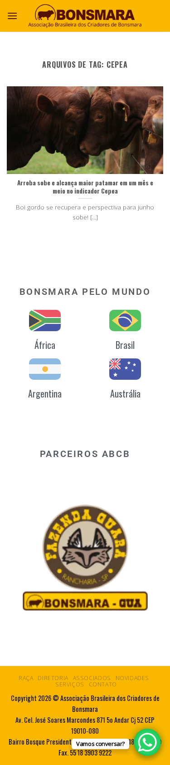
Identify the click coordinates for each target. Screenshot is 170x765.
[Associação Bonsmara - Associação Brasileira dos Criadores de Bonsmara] (85, 15)
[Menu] (12, 16)
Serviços (69, 684)
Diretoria (53, 678)
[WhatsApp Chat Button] (147, 742)
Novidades (133, 678)
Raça (26, 678)
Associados (92, 678)
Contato (103, 684)
